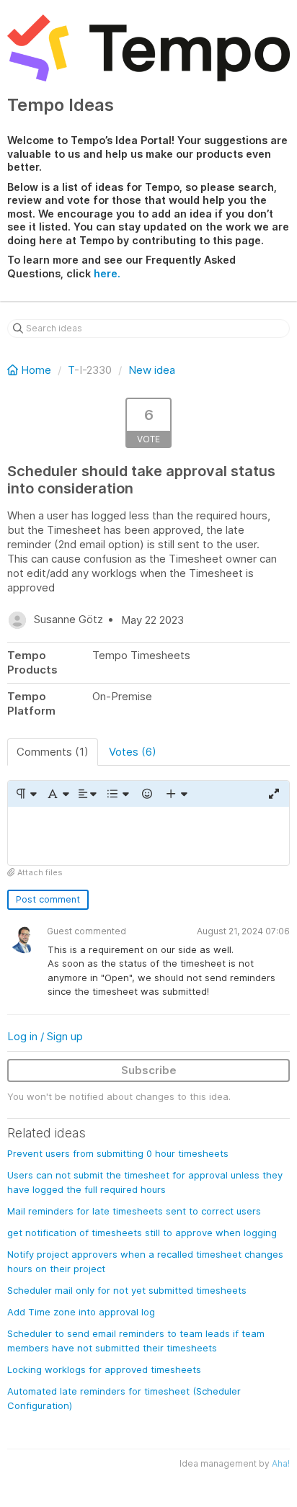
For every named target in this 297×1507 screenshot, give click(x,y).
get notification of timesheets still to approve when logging (142, 1232)
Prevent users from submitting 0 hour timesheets (118, 1153)
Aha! (281, 1463)
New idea (151, 370)
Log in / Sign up (45, 1036)
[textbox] (148, 836)
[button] (25, 794)
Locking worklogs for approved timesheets (104, 1369)
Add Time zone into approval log (81, 1312)
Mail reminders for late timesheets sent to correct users (134, 1211)
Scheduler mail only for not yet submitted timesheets (127, 1290)
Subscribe (149, 1070)
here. (107, 273)
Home (36, 370)
